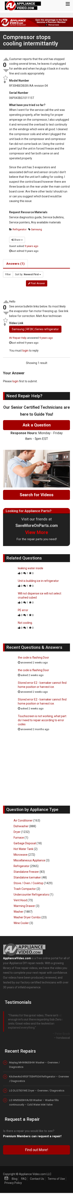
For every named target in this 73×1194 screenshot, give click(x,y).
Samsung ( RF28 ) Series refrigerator (35, 329)
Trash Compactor (25, 888)
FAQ (23, 1175)
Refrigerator (19, 229)
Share (17, 239)
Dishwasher (21, 826)
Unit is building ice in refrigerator (38, 580)
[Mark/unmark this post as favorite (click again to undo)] (4, 78)
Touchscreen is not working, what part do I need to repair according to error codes (42, 720)
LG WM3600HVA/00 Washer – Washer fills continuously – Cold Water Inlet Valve (34, 1099)
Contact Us (37, 1175)
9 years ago (31, 246)
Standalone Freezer (26, 871)
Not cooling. (25, 622)
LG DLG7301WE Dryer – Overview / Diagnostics (36, 1087)
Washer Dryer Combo (27, 917)
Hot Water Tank (23, 849)
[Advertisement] (36, 770)
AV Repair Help (18, 337)
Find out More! (36, 1147)
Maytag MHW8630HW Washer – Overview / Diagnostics (34, 1061)
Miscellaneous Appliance (29, 860)
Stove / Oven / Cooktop (28, 883)
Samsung (36, 229)
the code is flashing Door (33, 657)
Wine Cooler (21, 923)
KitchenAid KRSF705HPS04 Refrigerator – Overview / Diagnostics (39, 1075)
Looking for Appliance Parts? (29, 511)
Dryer (17, 832)
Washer (18, 911)
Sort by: (27, 274)
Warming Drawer (24, 906)
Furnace (19, 837)
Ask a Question (37, 425)
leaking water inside (30, 568)
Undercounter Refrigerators (31, 894)
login (25, 350)
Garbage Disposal (25, 843)
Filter (8, 274)
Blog (14, 1175)
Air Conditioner (23, 820)
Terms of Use (56, 1175)
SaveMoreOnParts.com (36, 525)
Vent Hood (20, 900)
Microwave (21, 854)
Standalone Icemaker (27, 877)
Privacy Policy (13, 1179)
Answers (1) (15, 263)
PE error (23, 610)
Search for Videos (37, 494)
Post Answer (37, 283)
